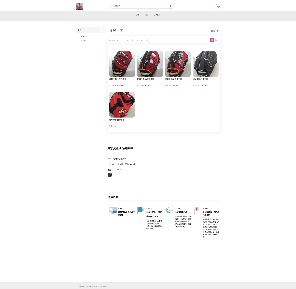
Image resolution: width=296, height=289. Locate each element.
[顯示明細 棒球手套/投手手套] (206, 64)
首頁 (137, 15)
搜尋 (171, 5)
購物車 (217, 5)
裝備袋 (83, 40)
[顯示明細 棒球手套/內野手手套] (150, 64)
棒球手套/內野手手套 (145, 79)
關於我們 (157, 15)
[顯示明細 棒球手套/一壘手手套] (122, 64)
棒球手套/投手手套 (200, 79)
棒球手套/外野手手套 (173, 79)
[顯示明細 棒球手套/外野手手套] (178, 64)
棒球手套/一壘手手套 (117, 79)
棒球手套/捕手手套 (117, 120)
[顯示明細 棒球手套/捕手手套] (122, 105)
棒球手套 (84, 37)
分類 (146, 15)
